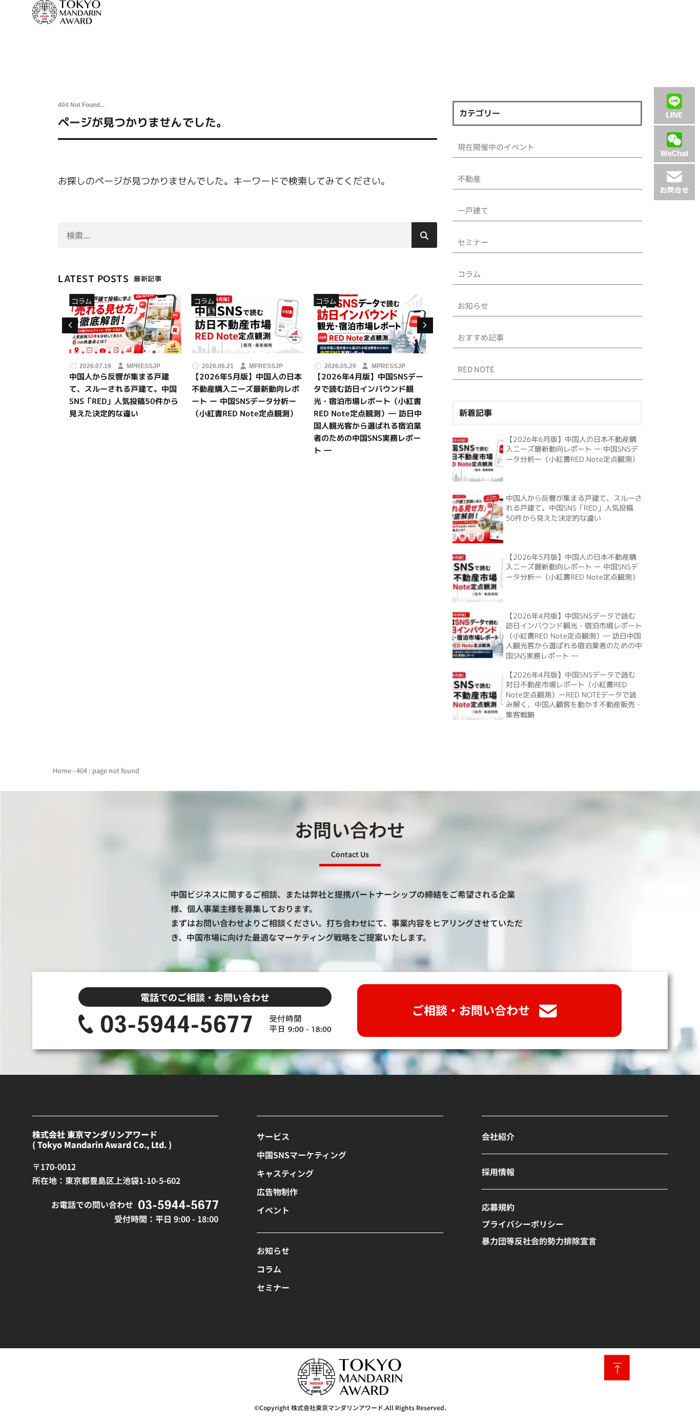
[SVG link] (66, 12)
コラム (82, 301)
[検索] (424, 235)
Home (62, 770)
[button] (425, 325)
